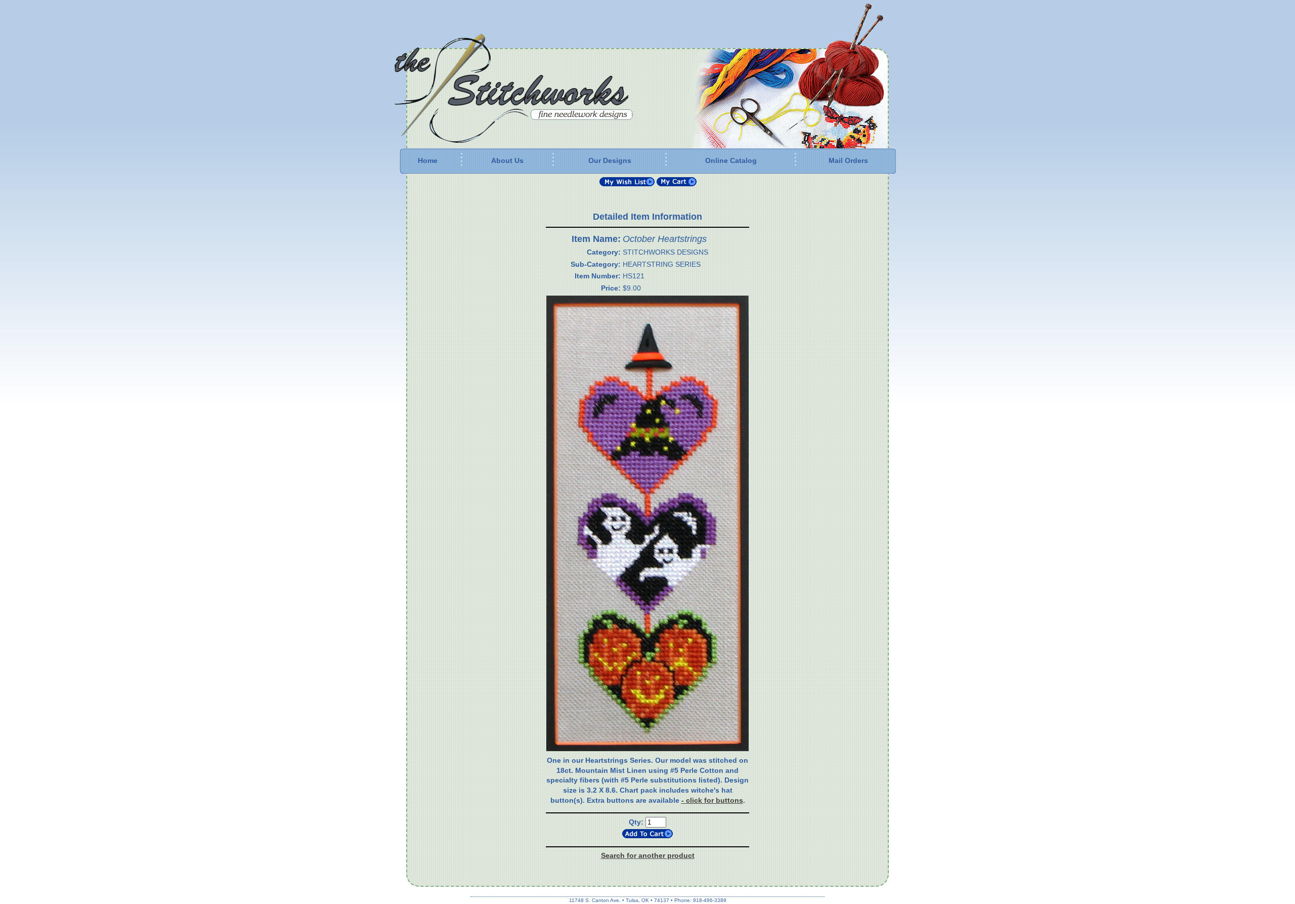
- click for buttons (712, 800)
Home (428, 160)
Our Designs (609, 160)
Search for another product (648, 855)
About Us (507, 160)
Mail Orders (848, 160)
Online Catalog (731, 160)
